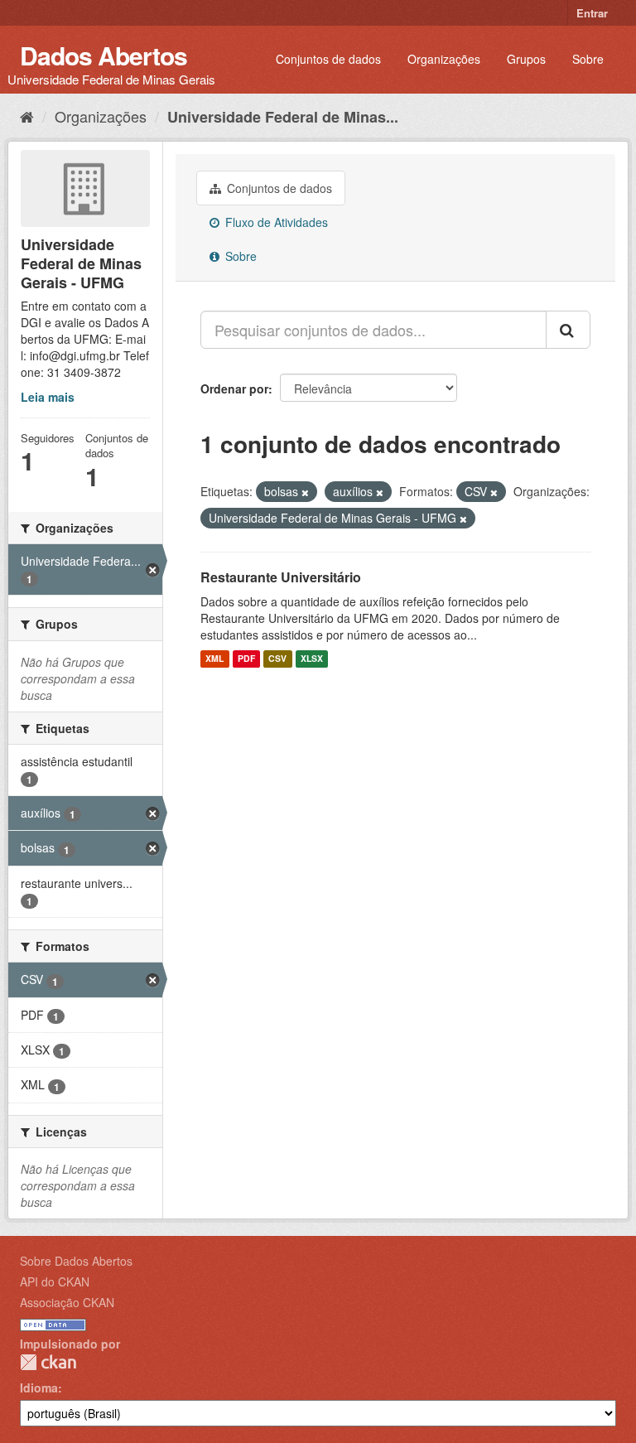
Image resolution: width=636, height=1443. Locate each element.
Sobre (588, 59)
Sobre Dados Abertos (76, 1260)
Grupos (526, 59)
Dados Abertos (103, 55)
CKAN (48, 1362)
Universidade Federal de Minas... (282, 117)
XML (214, 659)
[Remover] (305, 492)
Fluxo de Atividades (275, 222)
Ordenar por (234, 388)
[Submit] (568, 330)
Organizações (443, 59)
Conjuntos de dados (328, 59)
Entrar (592, 13)
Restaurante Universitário (280, 576)
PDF (246, 659)
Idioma (39, 1387)
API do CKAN (54, 1281)
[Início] (27, 116)
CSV (277, 659)
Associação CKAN (67, 1302)
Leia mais (48, 396)
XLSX (312, 659)
